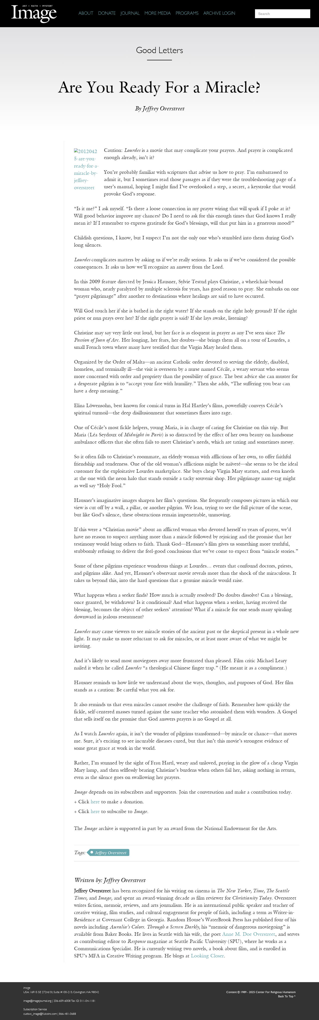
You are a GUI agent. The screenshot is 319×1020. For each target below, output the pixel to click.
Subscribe (220, 1001)
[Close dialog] (307, 938)
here (95, 802)
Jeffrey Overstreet (110, 852)
